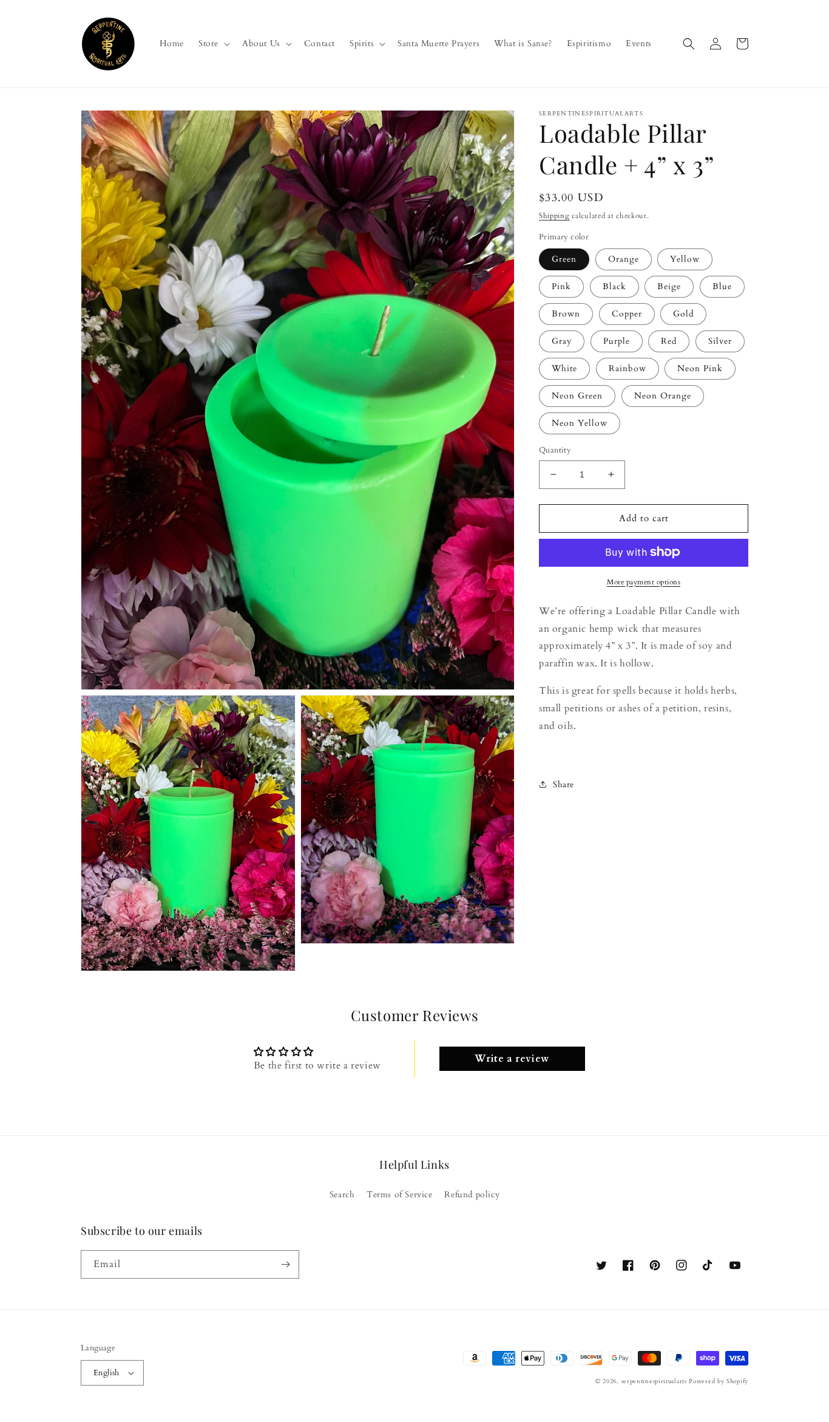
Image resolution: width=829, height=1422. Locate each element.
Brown (566, 314)
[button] (213, 43)
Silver (720, 341)
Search (342, 1194)
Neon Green (577, 396)
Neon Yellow (579, 423)
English (106, 1372)
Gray (562, 341)
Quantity (555, 450)
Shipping (554, 215)
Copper (627, 314)
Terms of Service (400, 1194)
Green (564, 259)
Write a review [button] (512, 1058)
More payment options (643, 581)
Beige (669, 286)
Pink (561, 286)
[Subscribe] (285, 1264)
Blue (722, 286)
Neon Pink (700, 368)
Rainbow (627, 368)
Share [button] (563, 784)
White (564, 368)
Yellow (685, 259)
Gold (683, 314)
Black (614, 286)
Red (669, 341)
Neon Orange (662, 396)
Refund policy (471, 1194)
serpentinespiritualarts (654, 1381)
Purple (616, 341)
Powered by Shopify (718, 1381)
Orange (623, 259)
